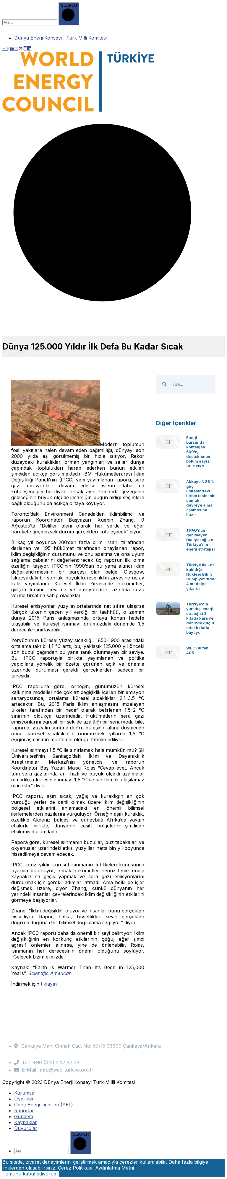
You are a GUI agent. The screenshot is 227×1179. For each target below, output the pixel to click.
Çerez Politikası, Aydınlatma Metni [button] (96, 1168)
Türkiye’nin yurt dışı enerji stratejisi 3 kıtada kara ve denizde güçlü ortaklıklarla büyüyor (200, 618)
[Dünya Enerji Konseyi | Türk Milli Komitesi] (78, 110)
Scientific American (50, 973)
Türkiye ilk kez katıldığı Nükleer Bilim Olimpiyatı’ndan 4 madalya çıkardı (201, 576)
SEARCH (69, 5)
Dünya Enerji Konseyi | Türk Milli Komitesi (60, 38)
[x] (20, 48)
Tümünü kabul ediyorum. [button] (30, 1174)
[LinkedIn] (29, 48)
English (10, 48)
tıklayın (49, 984)
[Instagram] (25, 48)
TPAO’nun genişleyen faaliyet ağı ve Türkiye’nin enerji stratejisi (200, 539)
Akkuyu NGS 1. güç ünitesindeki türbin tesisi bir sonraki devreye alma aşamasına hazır (200, 498)
